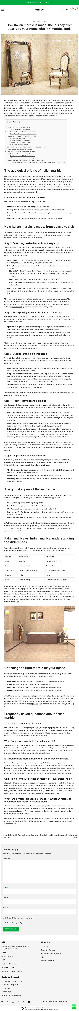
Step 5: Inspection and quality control (20, 142)
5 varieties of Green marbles (61, 594)
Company (44, 946)
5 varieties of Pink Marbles (39, 594)
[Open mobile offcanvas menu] (2, 9)
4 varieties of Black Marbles (20, 594)
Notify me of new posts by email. (15, 923)
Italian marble (42, 100)
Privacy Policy (6, 992)
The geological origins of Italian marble (18, 127)
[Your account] (67, 9)
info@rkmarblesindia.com (10, 964)
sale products (33, 704)
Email (5, 898)
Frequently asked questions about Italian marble (21, 151)
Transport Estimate (47, 960)
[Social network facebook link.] (18, 1001)
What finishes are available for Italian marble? (22, 156)
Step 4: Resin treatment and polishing (20, 140)
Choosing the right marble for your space (19, 149)
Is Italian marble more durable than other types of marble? (26, 158)
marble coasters (48, 517)
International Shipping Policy (51, 953)
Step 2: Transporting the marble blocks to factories (24, 136)
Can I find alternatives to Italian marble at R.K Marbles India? (27, 160)
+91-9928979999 (7, 956)
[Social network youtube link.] (2, 1001)
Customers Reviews (48, 950)
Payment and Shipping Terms (11, 981)
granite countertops (17, 307)
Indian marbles (51, 105)
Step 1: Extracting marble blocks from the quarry (23, 134)
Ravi (45, 21)
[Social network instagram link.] (13, 1001)
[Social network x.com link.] (24, 1001)
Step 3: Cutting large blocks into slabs (20, 138)
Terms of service (7, 988)
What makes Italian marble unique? (20, 154)
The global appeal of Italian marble (17, 144)
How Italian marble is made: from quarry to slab (21, 131)
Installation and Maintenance (11, 995)
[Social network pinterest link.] (7, 1001)
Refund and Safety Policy (10, 985)
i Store (43, 957)
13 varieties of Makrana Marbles (34, 528)
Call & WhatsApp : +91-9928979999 (39, 2)
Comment (7, 859)
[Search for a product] (62, 9)
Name (5, 888)
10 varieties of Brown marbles (50, 591)
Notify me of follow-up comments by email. (19, 918)
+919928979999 (27, 821)
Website (5, 908)
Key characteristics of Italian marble (20, 129)
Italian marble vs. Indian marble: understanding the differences (26, 147)
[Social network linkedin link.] (29, 1001)
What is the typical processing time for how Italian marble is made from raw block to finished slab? (37, 162)
